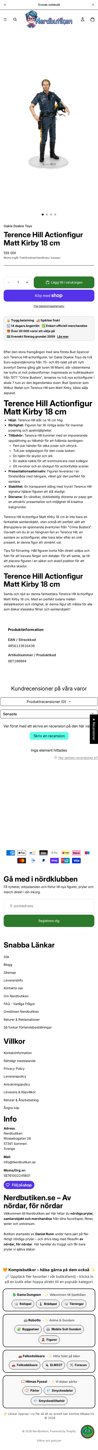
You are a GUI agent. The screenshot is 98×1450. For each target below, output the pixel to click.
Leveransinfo (13, 980)
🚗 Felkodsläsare (31, 1356)
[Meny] (5, 19)
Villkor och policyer (49, 1440)
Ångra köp (11, 1108)
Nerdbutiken (41, 1431)
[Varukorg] (93, 19)
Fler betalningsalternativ (49, 306)
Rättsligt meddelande (20, 1061)
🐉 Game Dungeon (26, 1294)
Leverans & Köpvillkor (20, 1092)
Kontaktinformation (18, 1053)
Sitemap (10, 972)
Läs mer (63, 336)
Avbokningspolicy (17, 1084)
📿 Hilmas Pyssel (34, 1381)
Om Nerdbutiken (16, 996)
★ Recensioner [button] (94, 729)
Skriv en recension (49, 736)
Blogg (8, 964)
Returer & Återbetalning (21, 1100)
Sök (6, 957)
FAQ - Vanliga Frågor (19, 1004)
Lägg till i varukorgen (67, 282)
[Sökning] (15, 19)
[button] (87, 1432)
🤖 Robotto (32, 1320)
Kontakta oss (13, 988)
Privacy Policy (14, 1068)
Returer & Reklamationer (22, 1019)
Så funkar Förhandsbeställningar (28, 1027)
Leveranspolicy (15, 1076)
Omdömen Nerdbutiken (21, 1012)
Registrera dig (49, 921)
